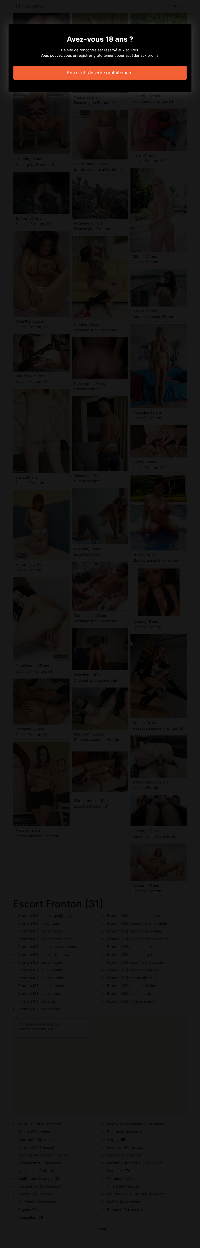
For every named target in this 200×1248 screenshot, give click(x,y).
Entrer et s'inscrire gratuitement (100, 72)
